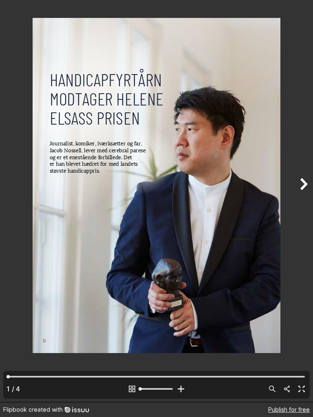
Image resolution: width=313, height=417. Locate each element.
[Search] (272, 389)
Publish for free (289, 409)
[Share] (286, 389)
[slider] (156, 389)
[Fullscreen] (301, 389)
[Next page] (303, 201)
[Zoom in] (180, 389)
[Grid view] (132, 389)
